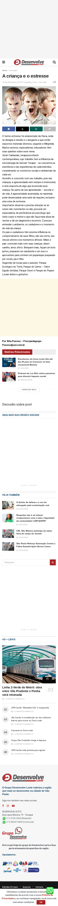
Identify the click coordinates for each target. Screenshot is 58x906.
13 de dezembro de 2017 (13, 82)
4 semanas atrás (25, 380)
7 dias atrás (24, 368)
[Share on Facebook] (8, 129)
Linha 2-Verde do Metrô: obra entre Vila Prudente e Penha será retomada (22, 691)
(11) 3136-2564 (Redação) (18, 818)
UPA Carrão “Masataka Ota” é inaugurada (30, 707)
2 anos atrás (23, 509)
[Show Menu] (3, 62)
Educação (13, 70)
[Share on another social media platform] (49, 129)
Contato (39, 887)
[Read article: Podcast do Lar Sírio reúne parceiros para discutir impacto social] (9, 376)
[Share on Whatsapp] (36, 129)
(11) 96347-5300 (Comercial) (20, 822)
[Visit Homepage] (29, 62)
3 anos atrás (23, 537)
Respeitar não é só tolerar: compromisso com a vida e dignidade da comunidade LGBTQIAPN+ (35, 518)
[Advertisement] (29, 29)
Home (4, 70)
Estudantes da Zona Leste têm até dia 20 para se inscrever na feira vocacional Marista (35, 362)
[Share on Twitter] (22, 129)
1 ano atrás (22, 524)
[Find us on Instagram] (8, 806)
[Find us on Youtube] (13, 806)
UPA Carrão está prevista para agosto (28, 750)
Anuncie (26, 887)
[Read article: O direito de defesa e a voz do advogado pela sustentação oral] (8, 505)
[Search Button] (54, 62)
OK (41, 902)
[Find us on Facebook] (3, 806)
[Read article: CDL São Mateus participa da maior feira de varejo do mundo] (8, 533)
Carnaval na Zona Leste (22, 730)
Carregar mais (29, 390)
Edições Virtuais (10, 887)
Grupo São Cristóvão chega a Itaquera (28, 740)
